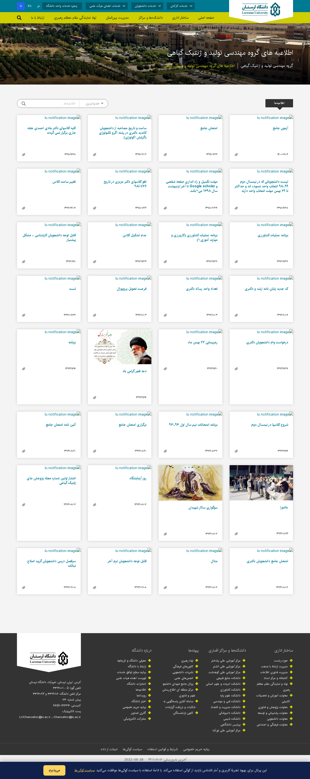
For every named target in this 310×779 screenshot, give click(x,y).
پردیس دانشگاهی (230, 724)
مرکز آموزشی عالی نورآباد (226, 730)
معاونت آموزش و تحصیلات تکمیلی (273, 698)
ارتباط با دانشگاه (137, 666)
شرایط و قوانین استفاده (162, 749)
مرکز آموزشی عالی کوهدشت (224, 672)
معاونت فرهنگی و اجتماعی (272, 724)
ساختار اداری (283, 650)
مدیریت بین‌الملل (117, 18)
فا (21, 6)
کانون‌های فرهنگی (183, 666)
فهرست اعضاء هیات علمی (131, 678)
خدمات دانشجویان (145, 6)
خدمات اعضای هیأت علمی (104, 6)
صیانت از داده (109, 749)
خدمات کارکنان (178, 6)
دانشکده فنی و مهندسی (226, 701)
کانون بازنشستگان (183, 713)
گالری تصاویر (138, 713)
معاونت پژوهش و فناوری (273, 707)
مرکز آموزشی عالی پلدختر (225, 660)
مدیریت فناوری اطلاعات (274, 672)
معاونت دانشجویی (277, 718)
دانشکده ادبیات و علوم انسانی (223, 684)
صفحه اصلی (206, 18)
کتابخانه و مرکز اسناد (276, 678)
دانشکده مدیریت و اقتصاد (225, 707)
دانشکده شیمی (231, 718)
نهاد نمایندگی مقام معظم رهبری (75, 18)
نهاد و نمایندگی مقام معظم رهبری (273, 687)
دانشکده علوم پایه (230, 695)
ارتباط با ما (37, 18)
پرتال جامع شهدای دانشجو (178, 684)
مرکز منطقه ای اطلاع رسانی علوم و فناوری (178, 692)
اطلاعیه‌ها (141, 689)
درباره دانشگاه (141, 650)
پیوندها (193, 650)
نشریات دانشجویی (182, 672)
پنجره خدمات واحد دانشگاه (61, 6)
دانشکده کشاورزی (230, 689)
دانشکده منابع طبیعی (228, 678)
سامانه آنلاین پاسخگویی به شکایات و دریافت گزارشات (179, 704)
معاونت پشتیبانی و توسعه (273, 713)
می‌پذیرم (54, 770)
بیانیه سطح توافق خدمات (131, 672)
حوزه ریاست (281, 660)
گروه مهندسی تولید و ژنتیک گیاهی (267, 66)
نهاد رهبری (187, 660)
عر (38, 6)
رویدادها (141, 695)
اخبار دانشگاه (139, 701)
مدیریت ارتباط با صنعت (274, 666)
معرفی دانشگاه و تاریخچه (131, 660)
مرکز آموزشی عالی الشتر (226, 666)
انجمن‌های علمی (183, 678)
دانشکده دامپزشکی (229, 713)
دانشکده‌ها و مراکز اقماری (227, 650)
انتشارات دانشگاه (136, 684)
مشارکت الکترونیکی (135, 718)
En (29, 6)
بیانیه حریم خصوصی (134, 707)
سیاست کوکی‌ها (132, 749)
